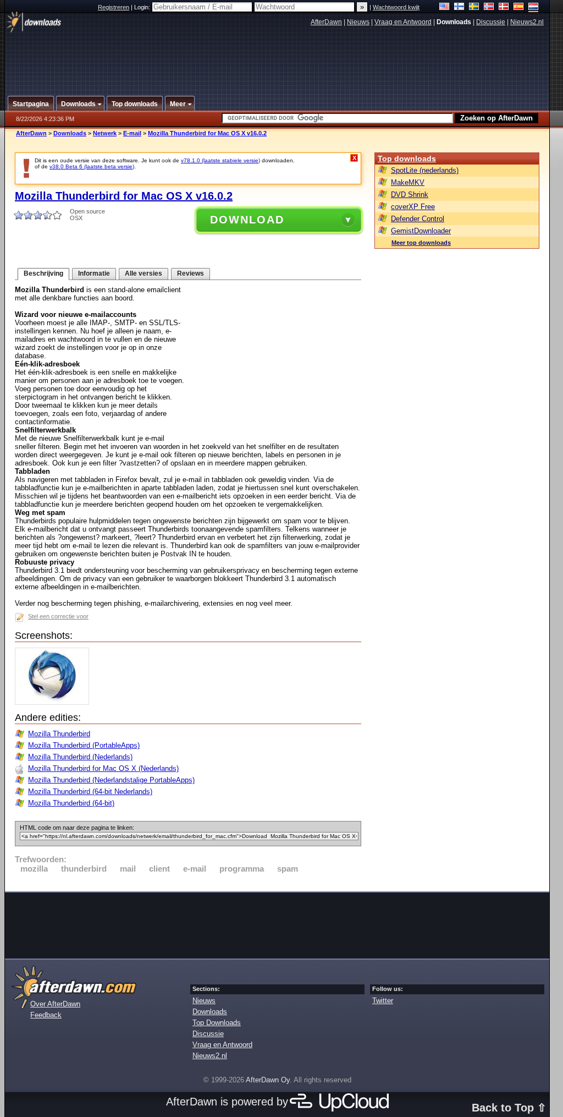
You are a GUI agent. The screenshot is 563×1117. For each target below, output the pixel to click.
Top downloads (407, 158)
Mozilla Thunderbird (59, 734)
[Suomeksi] (459, 7)
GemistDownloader (421, 231)
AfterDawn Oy (268, 1080)
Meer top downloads (421, 242)
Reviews (190, 273)
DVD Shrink (409, 194)
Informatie (94, 273)
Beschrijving (43, 273)
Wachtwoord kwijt (396, 7)
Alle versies (143, 273)
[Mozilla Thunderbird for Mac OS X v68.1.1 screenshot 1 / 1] (55, 702)
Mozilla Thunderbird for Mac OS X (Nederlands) (103, 768)
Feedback (46, 1015)
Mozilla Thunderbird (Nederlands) (80, 757)
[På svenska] (474, 7)
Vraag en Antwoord (403, 22)
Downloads (69, 133)
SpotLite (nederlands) (425, 170)
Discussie (490, 22)
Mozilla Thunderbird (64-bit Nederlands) (90, 791)
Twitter (382, 1000)
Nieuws (358, 22)
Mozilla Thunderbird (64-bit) (71, 803)
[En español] (519, 7)
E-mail (132, 133)
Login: (143, 7)
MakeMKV (407, 182)
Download (247, 219)
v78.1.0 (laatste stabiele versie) (220, 160)
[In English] (444, 7)
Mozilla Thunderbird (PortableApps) (84, 745)
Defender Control (417, 219)
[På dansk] (504, 7)
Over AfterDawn (55, 1004)
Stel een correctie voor (58, 616)
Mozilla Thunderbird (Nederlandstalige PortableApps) (111, 780)
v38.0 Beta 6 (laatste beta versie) (91, 166)
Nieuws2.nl (527, 22)
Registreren (113, 7)
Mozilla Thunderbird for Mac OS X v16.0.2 (207, 133)
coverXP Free (413, 206)
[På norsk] (489, 7)
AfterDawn (326, 22)
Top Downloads (216, 1023)
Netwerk (105, 133)
